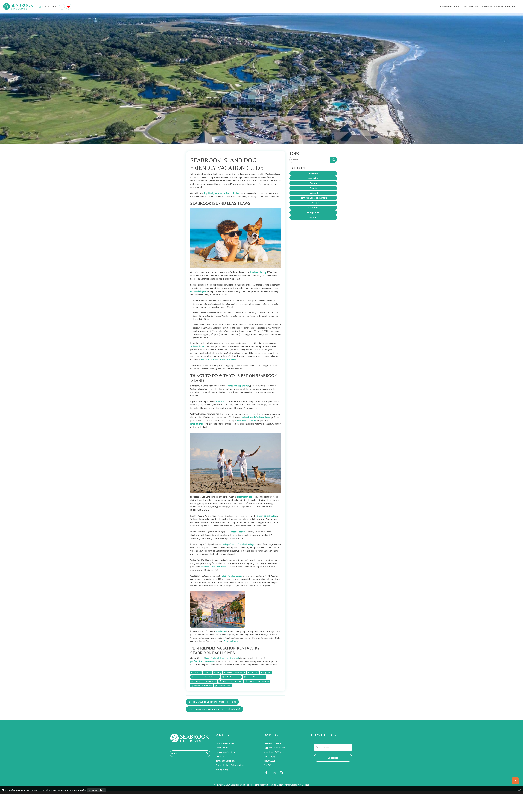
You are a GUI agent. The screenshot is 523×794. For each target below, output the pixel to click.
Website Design (276, 785)
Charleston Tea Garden (232, 576)
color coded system (199, 291)
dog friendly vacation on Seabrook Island (222, 193)
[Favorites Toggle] (68, 6)
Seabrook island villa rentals (232, 681)
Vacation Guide (470, 6)
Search (174, 753)
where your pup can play (238, 385)
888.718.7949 (269, 756)
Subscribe (333, 758)
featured (313, 193)
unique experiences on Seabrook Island (218, 359)
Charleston (221, 631)
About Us (510, 6)
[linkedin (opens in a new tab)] (274, 772)
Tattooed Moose (237, 531)
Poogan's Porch (231, 641)
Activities (197, 673)
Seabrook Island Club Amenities (230, 765)
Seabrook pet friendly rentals (258, 681)
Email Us (267, 765)
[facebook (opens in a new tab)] (267, 772)
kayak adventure (197, 423)
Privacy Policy (222, 769)
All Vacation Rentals (450, 6)
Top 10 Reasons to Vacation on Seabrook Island (213, 709)
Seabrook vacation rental (203, 686)
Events (208, 673)
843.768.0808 (269, 761)
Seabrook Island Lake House (213, 566)
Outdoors (254, 673)
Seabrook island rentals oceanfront (206, 677)
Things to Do (313, 212)
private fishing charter (246, 420)
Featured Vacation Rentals (236, 673)
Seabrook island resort (233, 677)
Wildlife (313, 217)
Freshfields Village (245, 497)
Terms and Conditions (225, 761)
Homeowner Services (492, 6)
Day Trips (313, 178)
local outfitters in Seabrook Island (255, 417)
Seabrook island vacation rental (205, 681)
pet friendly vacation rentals (202, 661)
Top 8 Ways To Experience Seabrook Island (213, 702)
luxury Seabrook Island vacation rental (222, 658)
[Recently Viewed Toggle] (62, 6)
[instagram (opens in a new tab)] (281, 772)
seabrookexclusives (224, 686)
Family (219, 673)
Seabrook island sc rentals (256, 677)
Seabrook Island (197, 346)
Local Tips (313, 202)
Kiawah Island (222, 401)
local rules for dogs (258, 272)
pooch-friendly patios (267, 516)
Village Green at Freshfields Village (238, 544)
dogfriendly (267, 673)
